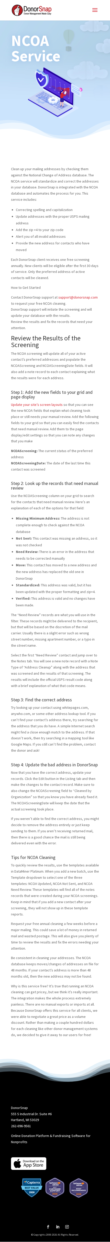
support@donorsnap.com (78, 297)
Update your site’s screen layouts (37, 404)
